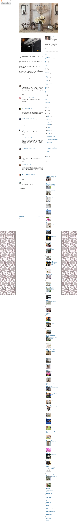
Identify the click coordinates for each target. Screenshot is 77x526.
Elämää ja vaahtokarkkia (50, 328)
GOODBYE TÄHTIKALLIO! (53, 185)
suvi (22, 164)
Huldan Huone (48, 453)
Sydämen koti (48, 482)
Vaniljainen (48, 460)
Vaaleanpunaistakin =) (50, 143)
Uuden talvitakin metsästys (50, 474)
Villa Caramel (48, 497)
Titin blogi (48, 209)
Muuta (46, 79)
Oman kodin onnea (49, 222)
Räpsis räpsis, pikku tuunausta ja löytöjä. (54, 484)
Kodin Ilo (48, 500)
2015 (47, 107)
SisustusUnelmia (49, 518)
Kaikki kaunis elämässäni (50, 511)
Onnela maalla (48, 322)
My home (48, 503)
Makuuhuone (47, 77)
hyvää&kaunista (49, 440)
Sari (22, 174)
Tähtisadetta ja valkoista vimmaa (50, 357)
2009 (47, 156)
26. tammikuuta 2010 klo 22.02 (29, 157)
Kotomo (47, 235)
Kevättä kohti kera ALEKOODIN (53, 205)
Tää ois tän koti (49, 248)
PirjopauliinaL (24, 130)
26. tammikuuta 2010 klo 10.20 (29, 97)
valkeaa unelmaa (49, 274)
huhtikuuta (49, 128)
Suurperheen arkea (38, 5)
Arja (22, 108)
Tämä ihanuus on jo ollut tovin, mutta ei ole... (52, 153)
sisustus (46, 92)
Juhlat (46, 61)
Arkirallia (48, 313)
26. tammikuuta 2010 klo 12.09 (28, 108)
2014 (47, 108)
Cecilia (23, 118)
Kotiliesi (47, 520)
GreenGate (47, 57)
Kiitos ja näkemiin (49, 384)
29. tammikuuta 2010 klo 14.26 (29, 182)
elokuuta (48, 122)
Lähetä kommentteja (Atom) (25, 218)
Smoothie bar (53, 358)
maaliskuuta (49, 130)
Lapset (46, 70)
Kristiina (23, 148)
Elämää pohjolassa (49, 242)
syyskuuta (49, 121)
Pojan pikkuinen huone (54, 387)
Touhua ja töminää (49, 229)
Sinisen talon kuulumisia (50, 383)
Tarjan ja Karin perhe (54, 406)
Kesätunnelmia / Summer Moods (53, 372)
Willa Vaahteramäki (49, 507)
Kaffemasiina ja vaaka (49, 432)
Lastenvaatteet (47, 75)
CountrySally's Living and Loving (50, 183)
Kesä (46, 64)
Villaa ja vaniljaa (49, 512)
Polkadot (47, 475)
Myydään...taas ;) (53, 461)
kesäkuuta (49, 125)
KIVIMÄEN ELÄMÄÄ (50, 261)
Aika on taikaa (48, 447)
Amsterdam (52, 323)
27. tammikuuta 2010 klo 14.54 (30, 174)
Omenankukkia (49, 493)
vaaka (46, 99)
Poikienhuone (47, 85)
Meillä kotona (48, 491)
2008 (47, 157)
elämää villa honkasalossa (50, 216)
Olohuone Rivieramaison (49, 81)
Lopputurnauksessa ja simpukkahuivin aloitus (54, 263)
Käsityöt (46, 69)
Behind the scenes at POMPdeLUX (54, 269)
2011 (47, 113)
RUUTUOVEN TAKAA (50, 287)
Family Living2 (49, 399)
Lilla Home (48, 300)
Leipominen (47, 76)
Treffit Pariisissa (53, 236)
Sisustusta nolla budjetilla (50, 431)
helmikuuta (49, 132)
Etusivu (31, 216)
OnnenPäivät (48, 502)
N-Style (52, 400)
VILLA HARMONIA (49, 425)
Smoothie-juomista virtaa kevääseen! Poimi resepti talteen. (54, 344)
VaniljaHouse (48, 293)
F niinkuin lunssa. (53, 441)
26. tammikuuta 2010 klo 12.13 (29, 118)
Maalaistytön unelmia (50, 418)
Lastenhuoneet (47, 73)
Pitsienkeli (48, 306)
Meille (52, 307)
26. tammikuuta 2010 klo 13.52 (30, 137)
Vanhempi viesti (40, 216)
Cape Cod (52, 378)
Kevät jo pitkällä (53, 197)
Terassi (46, 96)
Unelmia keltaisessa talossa (51, 176)
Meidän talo (52, 435)
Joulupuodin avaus (53, 454)
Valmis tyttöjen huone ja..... (51, 147)
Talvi (46, 95)
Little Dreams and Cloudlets (51, 412)
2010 (47, 115)
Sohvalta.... (49, 151)
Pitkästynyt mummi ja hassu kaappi (54, 218)
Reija (22, 182)
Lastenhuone (47, 72)
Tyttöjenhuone (47, 98)
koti (45, 68)
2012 (47, 112)
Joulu (46, 60)
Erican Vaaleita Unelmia (50, 190)
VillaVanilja (48, 466)
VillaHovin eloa (49, 255)
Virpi (22, 157)
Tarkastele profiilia (49, 49)
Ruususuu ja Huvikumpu (50, 342)
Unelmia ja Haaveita (49, 490)
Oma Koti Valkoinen (49, 473)
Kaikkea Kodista (49, 386)
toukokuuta (49, 127)
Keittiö (46, 62)
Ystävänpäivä (47, 102)
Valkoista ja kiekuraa (50, 315)
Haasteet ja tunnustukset (49, 58)
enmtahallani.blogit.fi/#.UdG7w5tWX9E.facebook (51, 495)
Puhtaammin (48, 314)
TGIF (52, 191)
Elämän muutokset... (54, 210)
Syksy (46, 94)
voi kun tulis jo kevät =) (51, 140)
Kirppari (46, 66)
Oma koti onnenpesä (49, 196)
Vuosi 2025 (52, 177)
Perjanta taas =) (49, 142)
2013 (47, 110)
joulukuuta (49, 116)
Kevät (46, 65)
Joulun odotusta (53, 419)
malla (23, 85)
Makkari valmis (49, 135)
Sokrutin (47, 505)
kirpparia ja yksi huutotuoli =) (52, 136)
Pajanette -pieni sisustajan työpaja (50, 336)
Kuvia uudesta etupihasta (53, 468)
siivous (46, 91)
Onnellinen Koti (49, 514)
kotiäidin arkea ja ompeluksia (51, 499)
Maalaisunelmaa (49, 405)
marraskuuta (49, 118)
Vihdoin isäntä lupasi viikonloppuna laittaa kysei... (52, 139)
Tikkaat (48, 145)
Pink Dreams (48, 268)
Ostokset (46, 84)
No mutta (52, 249)
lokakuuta (49, 119)
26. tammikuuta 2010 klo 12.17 (32, 130)
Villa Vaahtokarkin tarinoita (51, 370)
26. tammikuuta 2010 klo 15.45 (30, 148)
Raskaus (46, 87)
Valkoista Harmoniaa (50, 281)
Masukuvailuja (53, 426)
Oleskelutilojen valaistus (53, 282)
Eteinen (46, 55)
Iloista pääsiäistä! (53, 301)
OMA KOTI (48, 488)
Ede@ (23, 97)
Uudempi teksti (21, 216)
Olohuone (46, 80)
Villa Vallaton (48, 434)
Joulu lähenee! (53, 351)
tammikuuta (49, 133)
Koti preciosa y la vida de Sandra (50, 350)
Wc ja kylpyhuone (48, 100)
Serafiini (46, 90)
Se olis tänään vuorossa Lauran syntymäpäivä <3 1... (52, 149)
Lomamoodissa (53, 294)
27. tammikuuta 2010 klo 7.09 (28, 164)
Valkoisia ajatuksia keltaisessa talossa (51, 516)
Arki (46, 54)
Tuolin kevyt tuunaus (54, 476)
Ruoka (46, 88)
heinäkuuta (49, 124)
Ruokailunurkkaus (53, 365)
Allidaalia (48, 203)
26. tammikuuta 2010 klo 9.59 (29, 85)
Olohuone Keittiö (48, 83)
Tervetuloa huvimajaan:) (53, 289)
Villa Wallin (48, 377)
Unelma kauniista (49, 392)
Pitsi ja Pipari (48, 364)
